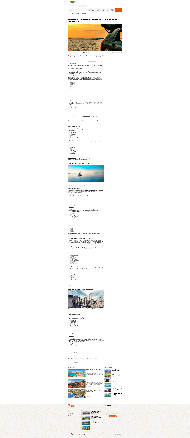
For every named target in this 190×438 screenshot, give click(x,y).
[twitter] (118, 52)
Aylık (82, 6)
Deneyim (106, 1)
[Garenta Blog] (72, 2)
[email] (121, 52)
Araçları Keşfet (118, 10)
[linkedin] (119, 52)
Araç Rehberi (101, 1)
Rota (97, 1)
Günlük (73, 6)
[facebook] (116, 52)
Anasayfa (94, 1)
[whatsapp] (114, 52)
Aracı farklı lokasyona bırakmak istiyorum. (79, 13)
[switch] (69, 13)
